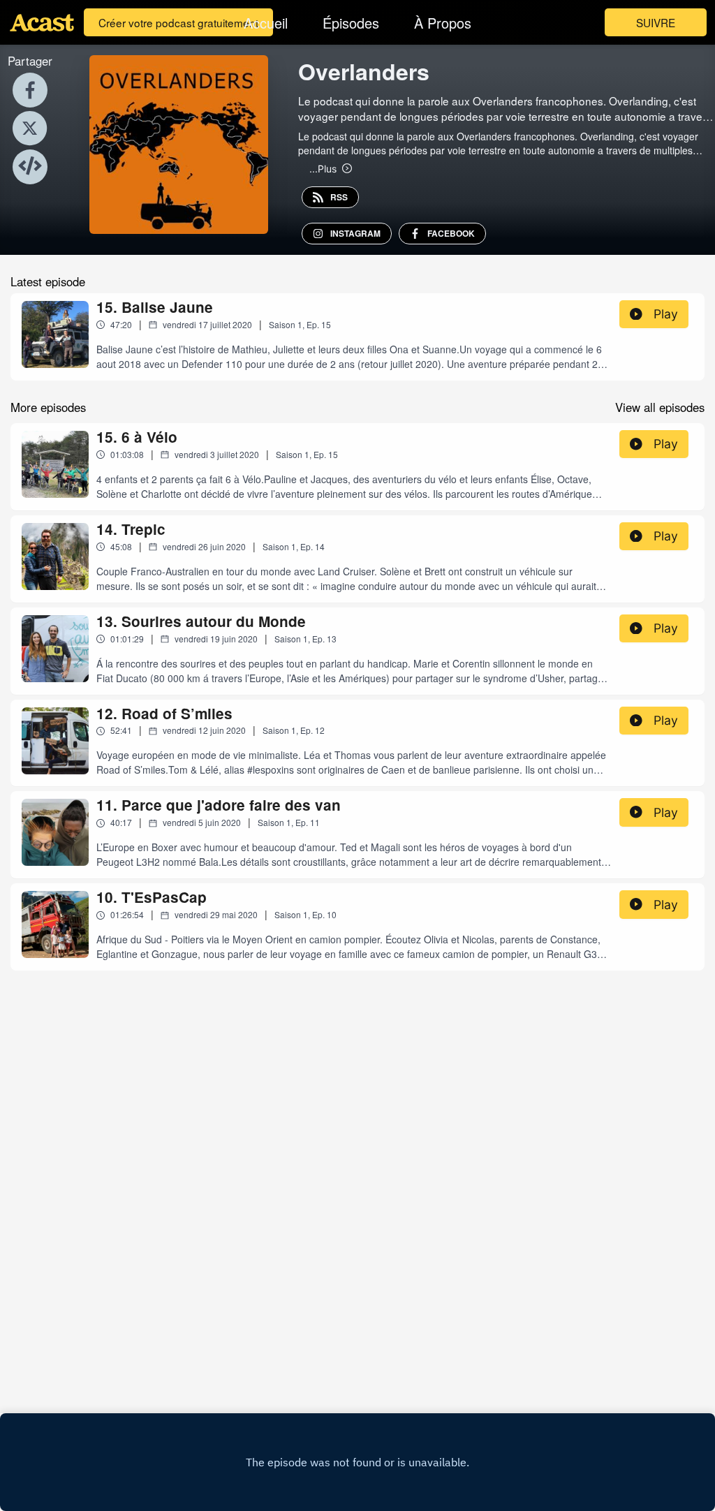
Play (666, 314)
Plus (323, 168)
